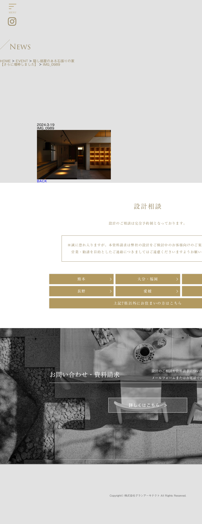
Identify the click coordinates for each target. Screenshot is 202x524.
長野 (81, 291)
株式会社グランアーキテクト (142, 495)
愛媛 (148, 291)
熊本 (81, 279)
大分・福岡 (147, 279)
